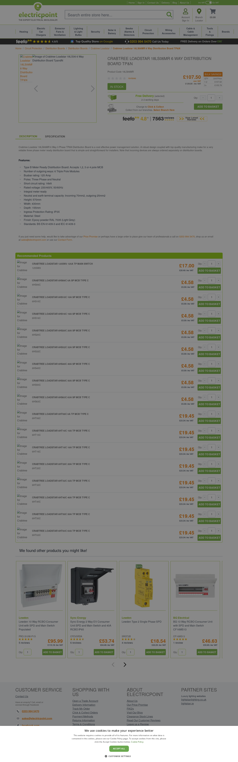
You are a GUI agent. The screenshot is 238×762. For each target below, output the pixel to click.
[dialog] (119, 744)
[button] (119, 756)
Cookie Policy (137, 741)
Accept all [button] (119, 748)
